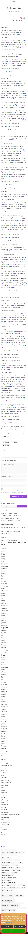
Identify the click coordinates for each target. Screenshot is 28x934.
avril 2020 (3, 679)
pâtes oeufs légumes (7, 898)
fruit (18, 860)
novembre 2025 (4, 566)
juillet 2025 (3, 573)
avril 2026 (3, 558)
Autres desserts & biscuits (6, 765)
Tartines (3, 832)
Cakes (2, 767)
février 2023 (3, 622)
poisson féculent (6, 880)
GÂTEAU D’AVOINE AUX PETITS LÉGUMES (10, 518)
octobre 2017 (4, 730)
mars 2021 (3, 661)
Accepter (13, 931)
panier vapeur (4, 805)
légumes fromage (13, 872)
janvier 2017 (4, 745)
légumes (4, 872)
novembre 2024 (4, 586)
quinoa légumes (19, 903)
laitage (20, 862)
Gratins (3, 795)
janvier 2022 (4, 644)
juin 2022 (3, 635)
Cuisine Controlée (5, 785)
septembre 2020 (4, 671)
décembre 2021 (4, 645)
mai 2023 (3, 617)
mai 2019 (3, 698)
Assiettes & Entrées (5, 763)
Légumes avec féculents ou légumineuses (10, 799)
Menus (2, 802)
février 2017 (3, 743)
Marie (2, 542)
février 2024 (3, 602)
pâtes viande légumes (7, 903)
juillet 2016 (3, 755)
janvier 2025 (4, 583)
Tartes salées (4, 829)
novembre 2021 (4, 647)
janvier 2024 (4, 603)
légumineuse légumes (7, 875)
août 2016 (3, 753)
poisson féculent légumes (8, 885)
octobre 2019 (4, 689)
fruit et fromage (6, 862)
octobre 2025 (4, 568)
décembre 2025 (4, 564)
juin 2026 (3, 554)
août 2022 (3, 632)
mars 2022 (3, 640)
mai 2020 (3, 677)
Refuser (7, 926)
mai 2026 (3, 556)
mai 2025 (3, 576)
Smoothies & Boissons (6, 826)
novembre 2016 (4, 748)
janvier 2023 (4, 623)
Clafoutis (3, 775)
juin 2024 (3, 595)
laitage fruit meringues (8, 867)
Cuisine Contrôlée (14, 8)
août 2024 (3, 591)
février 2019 (3, 703)
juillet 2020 (3, 674)
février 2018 (3, 723)
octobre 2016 (4, 750)
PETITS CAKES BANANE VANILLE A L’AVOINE (10, 520)
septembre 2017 (4, 731)
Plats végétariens (5, 817)
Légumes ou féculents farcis (7, 800)
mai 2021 (3, 657)
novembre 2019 (4, 687)
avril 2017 (3, 740)
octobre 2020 (4, 669)
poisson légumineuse (7, 890)
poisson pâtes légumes (8, 895)
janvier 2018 (4, 724)
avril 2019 (3, 699)
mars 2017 (3, 741)
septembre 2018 (4, 711)
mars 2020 (3, 681)
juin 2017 (3, 736)
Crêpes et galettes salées (6, 782)
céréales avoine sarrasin (8, 860)
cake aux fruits (12, 855)
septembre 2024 (4, 590)
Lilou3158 (3, 531)
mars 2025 (3, 580)
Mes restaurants (4, 804)
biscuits (4, 855)
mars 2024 (3, 600)
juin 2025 (3, 575)
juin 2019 (3, 696)
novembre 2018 (4, 708)
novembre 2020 (4, 667)
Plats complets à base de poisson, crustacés (10, 814)
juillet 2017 (3, 735)
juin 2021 (3, 655)
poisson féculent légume (8, 882)
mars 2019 (3, 701)
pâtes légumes (19, 895)
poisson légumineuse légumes (9, 892)
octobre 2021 (4, 649)
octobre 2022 (4, 628)
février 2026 (3, 561)
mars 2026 (3, 559)
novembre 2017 (4, 728)
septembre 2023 (4, 610)
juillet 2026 (3, 553)
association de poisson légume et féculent (13, 852)
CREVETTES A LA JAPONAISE (11, 540)
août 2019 (3, 692)
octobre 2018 (4, 709)
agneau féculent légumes (8, 850)
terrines (3, 834)
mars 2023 (3, 620)
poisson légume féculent (8, 887)
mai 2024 (3, 597)
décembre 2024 (4, 585)
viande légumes (15, 905)
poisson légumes (21, 887)
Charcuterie (3, 774)
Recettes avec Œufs (5, 822)
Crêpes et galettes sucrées (6, 784)
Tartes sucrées (4, 831)
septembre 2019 (4, 691)
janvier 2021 (4, 664)
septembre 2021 (4, 650)
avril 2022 (3, 639)
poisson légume (21, 885)
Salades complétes (5, 824)
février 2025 (3, 581)
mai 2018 (3, 718)
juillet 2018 (3, 714)
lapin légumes (5, 870)
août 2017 (3, 733)
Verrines (3, 836)
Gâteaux (3, 794)
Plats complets (4, 812)
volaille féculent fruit (19, 908)
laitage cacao (5, 865)
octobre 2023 (4, 608)
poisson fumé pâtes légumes (9, 877)
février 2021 (3, 662)
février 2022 (3, 642)
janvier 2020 (4, 684)
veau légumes (5, 905)
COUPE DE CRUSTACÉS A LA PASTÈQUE (9, 513)
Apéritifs (3, 762)
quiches (3, 821)
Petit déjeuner (4, 809)
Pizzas (2, 811)
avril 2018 (3, 719)
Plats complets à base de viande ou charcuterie (11, 816)
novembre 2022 (4, 627)
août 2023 (3, 612)
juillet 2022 (3, 634)
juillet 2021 (3, 654)
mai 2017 (3, 738)
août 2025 (3, 571)
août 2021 (3, 652)
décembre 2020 (4, 666)
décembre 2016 (4, 746)
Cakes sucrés (4, 770)
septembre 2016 (4, 751)
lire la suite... (9, 922)
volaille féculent (6, 908)
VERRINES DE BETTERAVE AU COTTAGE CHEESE (11, 515)
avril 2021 (3, 659)
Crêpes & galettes (5, 780)
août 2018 (3, 713)
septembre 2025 (4, 570)
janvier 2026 (4, 563)
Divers (2, 787)
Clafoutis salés (4, 777)
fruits (14, 862)
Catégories (3, 772)
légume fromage (16, 870)
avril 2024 (3, 598)
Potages (3, 819)
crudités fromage (6, 857)
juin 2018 (3, 716)
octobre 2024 (4, 588)
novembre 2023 (4, 607)
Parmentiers (4, 807)
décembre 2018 (4, 706)
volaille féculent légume (8, 910)
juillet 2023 (3, 613)
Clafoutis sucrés (4, 779)
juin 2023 (3, 615)
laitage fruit (14, 865)
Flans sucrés (4, 792)
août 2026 (3, 551)
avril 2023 (3, 618)
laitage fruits (19, 867)
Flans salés (3, 790)
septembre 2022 (4, 630)
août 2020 (3, 672)
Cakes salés (3, 768)
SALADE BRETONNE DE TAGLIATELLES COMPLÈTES (12, 517)
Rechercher (22, 506)
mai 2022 (3, 637)
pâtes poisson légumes (8, 900)
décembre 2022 (4, 625)
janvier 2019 (4, 704)
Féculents (3, 789)
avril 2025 (3, 578)
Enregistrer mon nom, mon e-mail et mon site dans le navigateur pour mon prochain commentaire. (13, 491)
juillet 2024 (3, 593)
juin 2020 (3, 676)
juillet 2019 (3, 694)
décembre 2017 (4, 726)
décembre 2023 (4, 605)
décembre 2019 (4, 686)
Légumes (3, 797)
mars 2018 (3, 721)
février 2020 (3, 682)
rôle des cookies (19, 926)
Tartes (2, 827)
